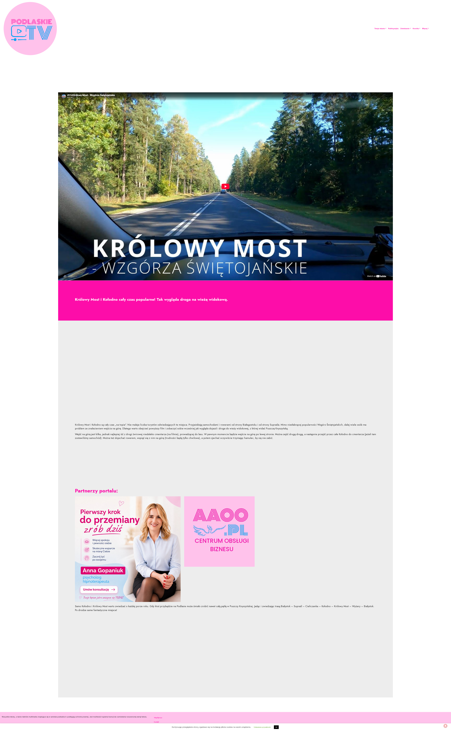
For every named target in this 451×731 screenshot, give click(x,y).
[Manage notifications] (445, 726)
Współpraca (158, 717)
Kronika (416, 28)
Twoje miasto (379, 28)
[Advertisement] (225, 73)
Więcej (424, 28)
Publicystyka (393, 28)
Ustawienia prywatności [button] (262, 727)
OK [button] (276, 727)
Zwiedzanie (404, 28)
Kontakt (156, 722)
